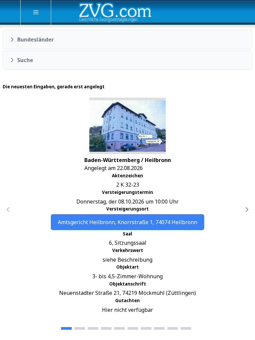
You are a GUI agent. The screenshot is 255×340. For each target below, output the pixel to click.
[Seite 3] (93, 328)
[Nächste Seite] (247, 209)
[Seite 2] (79, 328)
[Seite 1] (66, 328)
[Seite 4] (106, 328)
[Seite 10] (186, 328)
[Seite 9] (172, 328)
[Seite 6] (133, 328)
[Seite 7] (146, 328)
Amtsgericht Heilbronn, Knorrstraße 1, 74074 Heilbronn (127, 222)
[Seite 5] (119, 328)
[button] (127, 39)
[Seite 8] (159, 328)
